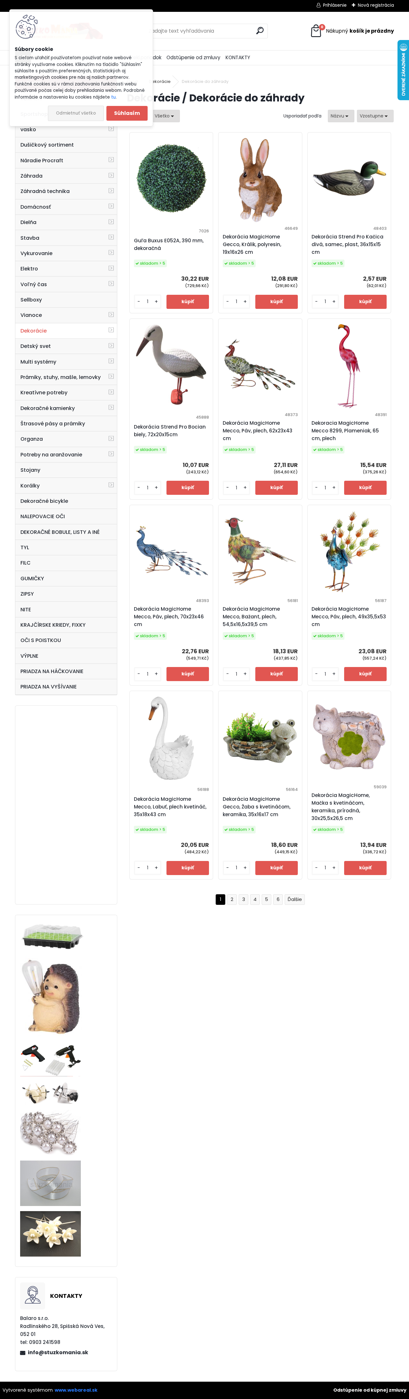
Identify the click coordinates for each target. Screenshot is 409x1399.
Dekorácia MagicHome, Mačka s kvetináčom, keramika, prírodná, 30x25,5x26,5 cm (341, 807)
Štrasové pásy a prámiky (52, 423)
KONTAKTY (238, 57)
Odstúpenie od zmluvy (193, 57)
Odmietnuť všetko (76, 113)
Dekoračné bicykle (44, 501)
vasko (28, 129)
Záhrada (31, 176)
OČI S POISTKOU (40, 640)
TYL (24, 547)
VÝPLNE (29, 656)
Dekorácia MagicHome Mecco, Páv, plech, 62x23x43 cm (257, 431)
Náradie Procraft (41, 160)
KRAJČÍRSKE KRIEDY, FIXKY (53, 625)
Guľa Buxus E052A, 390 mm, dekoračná (169, 244)
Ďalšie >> (295, 899)
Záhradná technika (45, 191)
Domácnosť (35, 207)
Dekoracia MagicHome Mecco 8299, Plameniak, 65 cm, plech (345, 431)
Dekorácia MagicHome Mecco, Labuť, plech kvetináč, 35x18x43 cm (170, 807)
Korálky (30, 485)
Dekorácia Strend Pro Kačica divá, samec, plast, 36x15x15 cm (347, 244)
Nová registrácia (376, 5)
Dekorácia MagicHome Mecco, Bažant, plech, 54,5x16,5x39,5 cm (251, 617)
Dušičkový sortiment (47, 145)
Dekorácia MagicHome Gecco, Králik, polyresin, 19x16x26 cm (252, 244)
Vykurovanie (36, 253)
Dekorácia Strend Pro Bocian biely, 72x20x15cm (170, 430)
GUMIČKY (32, 578)
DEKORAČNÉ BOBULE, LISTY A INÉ (60, 532)
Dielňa (28, 222)
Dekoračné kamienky (47, 408)
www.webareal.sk (76, 1390)
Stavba (29, 238)
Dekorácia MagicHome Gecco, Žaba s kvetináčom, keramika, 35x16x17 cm (256, 807)
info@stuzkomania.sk (58, 1352)
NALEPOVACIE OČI (42, 516)
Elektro (29, 268)
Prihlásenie (335, 5)
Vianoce (31, 315)
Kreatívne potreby (43, 392)
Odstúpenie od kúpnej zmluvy (369, 1390)
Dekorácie (33, 330)
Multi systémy (38, 362)
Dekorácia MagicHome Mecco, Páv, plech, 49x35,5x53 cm (349, 617)
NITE (25, 609)
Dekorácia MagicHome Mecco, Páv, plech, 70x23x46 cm (169, 617)
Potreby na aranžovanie (51, 454)
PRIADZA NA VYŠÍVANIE (48, 686)
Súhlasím (127, 113)
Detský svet (35, 346)
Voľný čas (33, 284)
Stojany (30, 470)
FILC (25, 563)
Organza (31, 439)
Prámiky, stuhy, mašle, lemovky (60, 377)
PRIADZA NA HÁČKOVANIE (51, 671)
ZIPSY (27, 594)
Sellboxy (31, 299)
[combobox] (341, 116)
